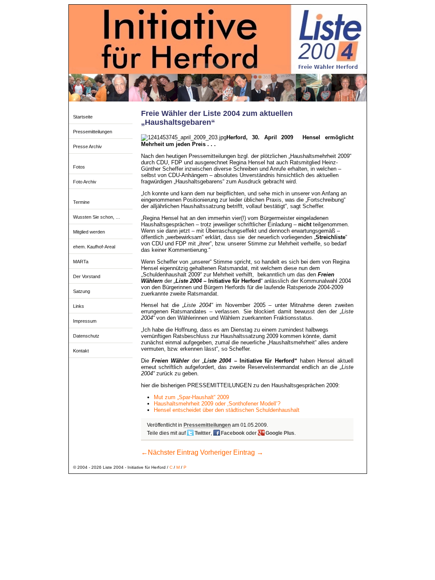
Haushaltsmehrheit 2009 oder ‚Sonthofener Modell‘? (217, 403)
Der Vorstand (86, 276)
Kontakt (81, 350)
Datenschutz (86, 335)
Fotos (79, 166)
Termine (81, 202)
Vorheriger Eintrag (231, 452)
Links (78, 306)
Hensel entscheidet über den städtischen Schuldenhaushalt (226, 410)
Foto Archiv (84, 181)
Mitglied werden (89, 231)
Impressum (84, 321)
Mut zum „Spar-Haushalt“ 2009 (191, 397)
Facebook (233, 433)
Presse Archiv (87, 146)
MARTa (80, 261)
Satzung (81, 291)
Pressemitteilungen (92, 131)
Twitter (203, 433)
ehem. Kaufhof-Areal (94, 246)
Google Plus (280, 433)
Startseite (83, 116)
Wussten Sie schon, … (96, 217)
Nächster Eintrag (169, 452)
